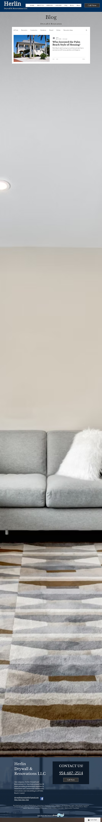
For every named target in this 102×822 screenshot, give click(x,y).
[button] (80, 393)
